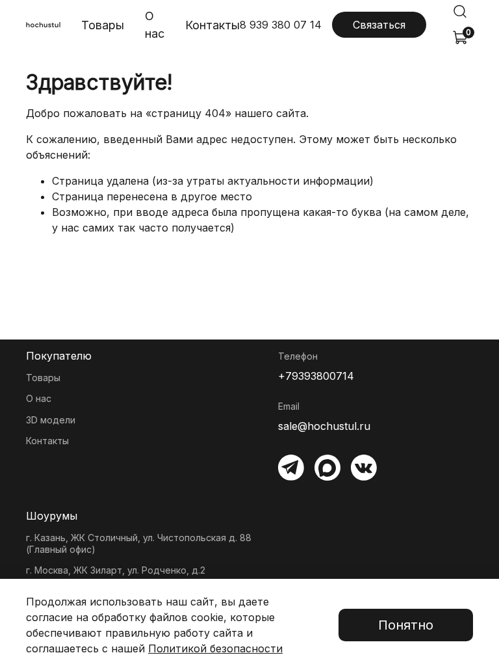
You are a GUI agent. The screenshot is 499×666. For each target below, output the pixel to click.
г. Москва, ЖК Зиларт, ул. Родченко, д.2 (115, 570)
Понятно (405, 625)
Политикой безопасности (215, 648)
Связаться (379, 24)
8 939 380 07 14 (281, 24)
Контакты (212, 25)
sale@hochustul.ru (324, 426)
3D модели (50, 419)
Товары (102, 25)
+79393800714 (316, 375)
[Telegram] (291, 468)
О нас (154, 24)
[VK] (364, 468)
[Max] (327, 468)
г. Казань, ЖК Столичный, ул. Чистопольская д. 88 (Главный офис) (138, 543)
